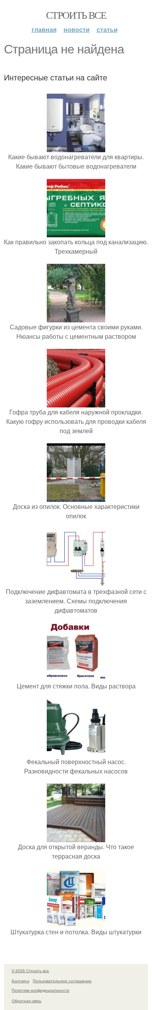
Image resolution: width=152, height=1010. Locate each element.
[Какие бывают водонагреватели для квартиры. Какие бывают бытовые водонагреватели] (76, 147)
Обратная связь (26, 1000)
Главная (44, 29)
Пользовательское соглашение (62, 980)
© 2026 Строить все (30, 970)
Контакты (20, 980)
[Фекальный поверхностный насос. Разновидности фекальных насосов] (76, 752)
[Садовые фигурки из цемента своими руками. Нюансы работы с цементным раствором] (76, 317)
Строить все (76, 14)
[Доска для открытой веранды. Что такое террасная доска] (76, 837)
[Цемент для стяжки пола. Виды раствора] (76, 676)
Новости (77, 29)
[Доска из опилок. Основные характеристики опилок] (76, 497)
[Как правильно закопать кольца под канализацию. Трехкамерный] (76, 232)
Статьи (107, 29)
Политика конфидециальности (40, 990)
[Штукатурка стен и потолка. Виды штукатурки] (76, 922)
